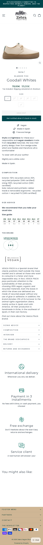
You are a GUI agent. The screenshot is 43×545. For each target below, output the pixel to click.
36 (8, 98)
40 (34, 98)
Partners (7, 515)
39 (27, 98)
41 (21, 104)
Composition (10, 330)
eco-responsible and (18, 139)
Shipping (17, 89)
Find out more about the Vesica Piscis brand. (20, 317)
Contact (7, 520)
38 (21, 98)
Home (20, 72)
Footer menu (9, 509)
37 (14, 98)
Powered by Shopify (21, 543)
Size (21, 94)
